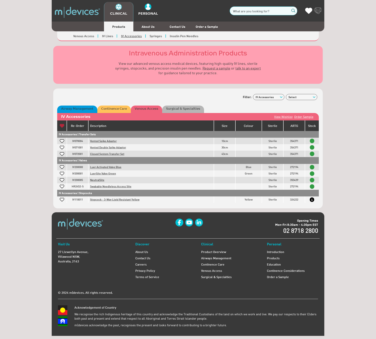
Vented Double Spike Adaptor (108, 147)
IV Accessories (131, 36)
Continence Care (114, 108)
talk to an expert (248, 68)
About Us (148, 26)
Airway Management (77, 108)
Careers (141, 264)
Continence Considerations (286, 270)
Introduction (275, 252)
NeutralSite (97, 180)
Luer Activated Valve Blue (105, 167)
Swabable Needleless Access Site (110, 186)
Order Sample (303, 117)
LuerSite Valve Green (103, 173)
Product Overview (213, 252)
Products (118, 26)
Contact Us (177, 26)
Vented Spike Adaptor (103, 141)
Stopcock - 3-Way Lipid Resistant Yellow (114, 199)
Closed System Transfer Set (107, 153)
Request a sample (216, 68)
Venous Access (83, 36)
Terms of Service (147, 277)
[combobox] (268, 97)
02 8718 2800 (300, 230)
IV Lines (107, 36)
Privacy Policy (145, 270)
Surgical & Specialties (183, 108)
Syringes (156, 36)
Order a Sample (207, 26)
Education (274, 264)
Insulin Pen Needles (184, 36)
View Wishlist (283, 117)
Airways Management (216, 258)
